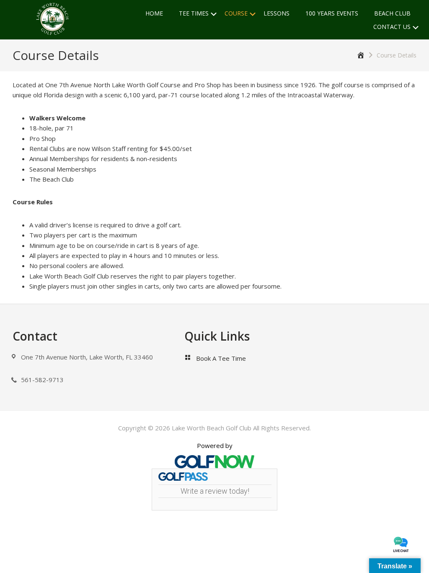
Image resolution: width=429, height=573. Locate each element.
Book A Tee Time (221, 358)
